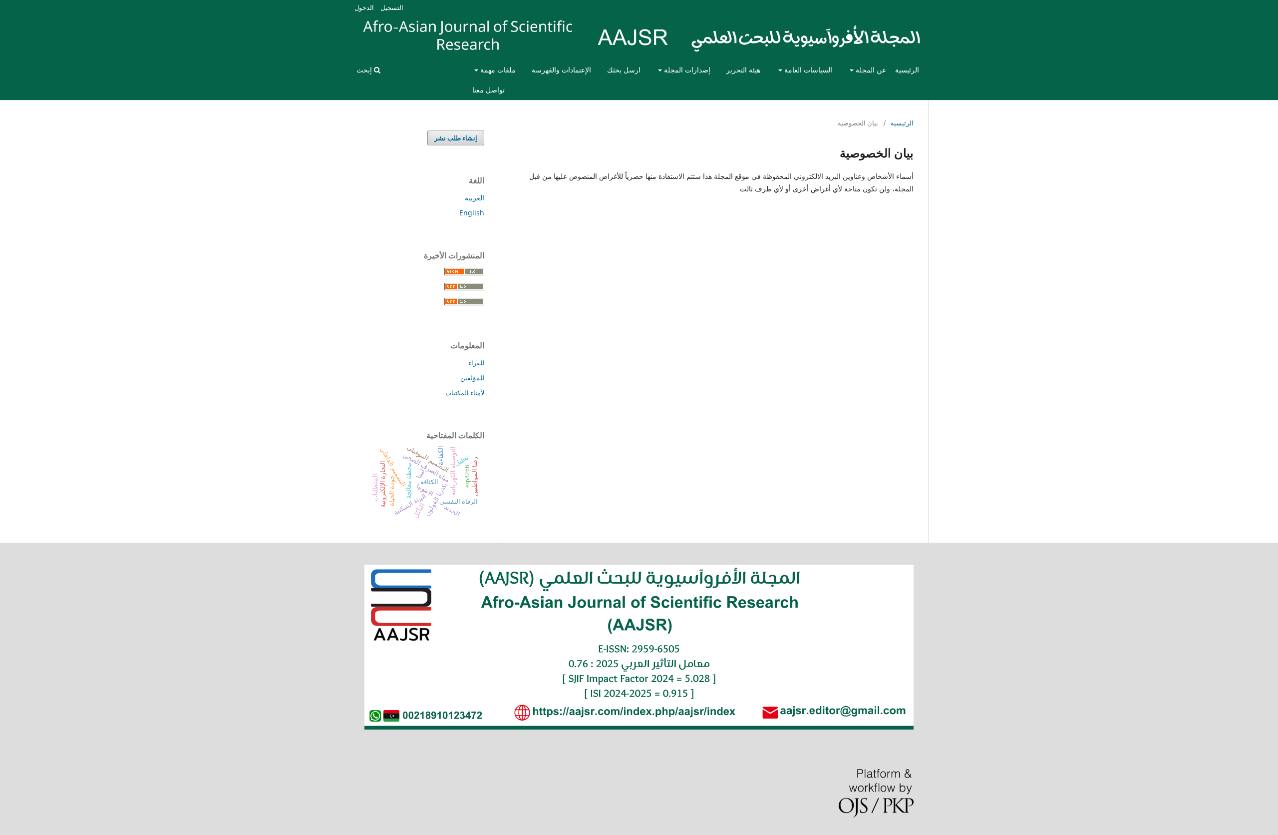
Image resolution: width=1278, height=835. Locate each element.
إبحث (365, 69)
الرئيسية (907, 69)
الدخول (364, 7)
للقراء (476, 362)
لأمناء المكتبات (464, 392)
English (471, 212)
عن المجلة (870, 69)
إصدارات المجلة (686, 69)
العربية (474, 197)
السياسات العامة (807, 69)
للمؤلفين (472, 377)
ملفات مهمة (497, 69)
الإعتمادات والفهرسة (561, 69)
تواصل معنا (488, 89)
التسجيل (391, 7)
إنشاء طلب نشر (455, 137)
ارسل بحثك (623, 69)
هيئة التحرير (743, 69)
